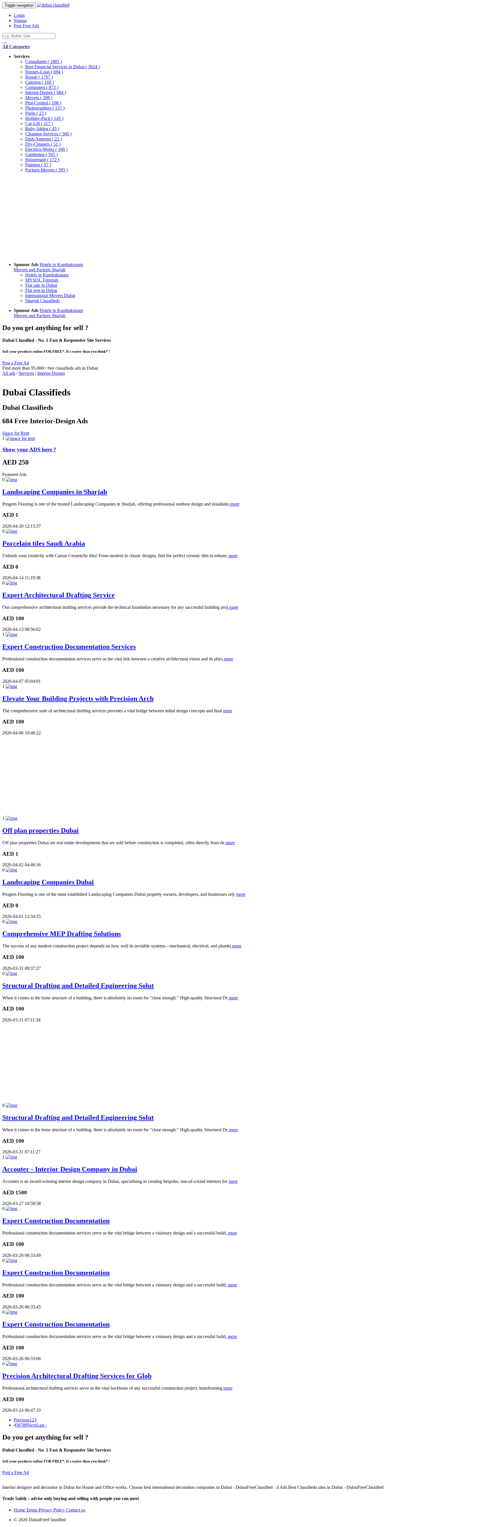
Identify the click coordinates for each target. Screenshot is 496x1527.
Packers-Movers (46, 169)
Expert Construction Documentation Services (69, 646)
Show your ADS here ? (29, 449)
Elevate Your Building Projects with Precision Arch (78, 698)
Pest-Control (43, 102)
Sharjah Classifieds (42, 300)
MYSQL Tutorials (41, 280)
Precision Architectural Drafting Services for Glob (77, 1376)
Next (32, 1425)
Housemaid (42, 159)
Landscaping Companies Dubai (48, 882)
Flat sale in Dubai (41, 285)
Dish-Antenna (43, 138)
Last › (41, 1425)
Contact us (75, 1510)
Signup (20, 20)
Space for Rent (15, 433)
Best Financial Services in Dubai (62, 66)
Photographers (45, 108)
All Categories (16, 46)
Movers (38, 97)
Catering (39, 82)
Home (20, 1510)
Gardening (41, 154)
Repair (39, 77)
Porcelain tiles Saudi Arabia (43, 543)
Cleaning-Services (48, 133)
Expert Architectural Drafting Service (58, 595)
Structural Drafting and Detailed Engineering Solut (78, 985)
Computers (41, 87)
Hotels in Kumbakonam (61, 264)
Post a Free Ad (15, 362)
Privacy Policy (52, 1510)
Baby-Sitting (42, 128)
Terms (32, 1510)
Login (19, 15)
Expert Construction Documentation (56, 1220)
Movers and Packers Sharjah (39, 269)
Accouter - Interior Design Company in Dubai (69, 1169)
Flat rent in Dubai (41, 290)
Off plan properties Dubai (40, 830)
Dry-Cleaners (43, 144)
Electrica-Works (46, 149)
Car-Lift (39, 123)
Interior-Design (45, 92)
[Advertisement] (174, 217)
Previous (22, 1419)
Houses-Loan (44, 71)
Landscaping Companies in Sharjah (54, 492)
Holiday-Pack (44, 118)
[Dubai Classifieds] (53, 5)
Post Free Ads (26, 25)
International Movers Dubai (50, 295)
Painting (38, 164)
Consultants (43, 61)
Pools (35, 113)
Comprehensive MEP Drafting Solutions (61, 933)
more (234, 504)
